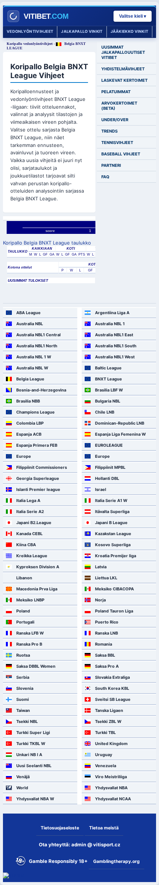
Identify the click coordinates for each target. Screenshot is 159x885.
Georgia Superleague (37, 478)
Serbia (22, 677)
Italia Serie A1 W (111, 500)
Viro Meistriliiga (111, 776)
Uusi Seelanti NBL (33, 765)
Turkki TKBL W (30, 743)
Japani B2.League (33, 522)
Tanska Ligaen (109, 710)
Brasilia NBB (28, 401)
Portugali (25, 622)
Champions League (35, 412)
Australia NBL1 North (36, 345)
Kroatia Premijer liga (115, 555)
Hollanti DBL (107, 478)
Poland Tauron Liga (114, 611)
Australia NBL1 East (114, 334)
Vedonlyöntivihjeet (30, 31)
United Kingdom (111, 743)
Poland (23, 611)
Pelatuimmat (116, 91)
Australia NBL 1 (110, 323)
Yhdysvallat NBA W (35, 798)
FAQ (105, 176)
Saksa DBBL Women (35, 666)
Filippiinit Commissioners (41, 467)
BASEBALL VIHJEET (120, 154)
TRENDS (109, 131)
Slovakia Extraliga (112, 677)
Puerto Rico (106, 622)
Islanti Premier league (38, 489)
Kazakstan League (113, 533)
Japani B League (111, 522)
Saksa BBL (105, 655)
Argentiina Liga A (112, 312)
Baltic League (108, 367)
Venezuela (105, 765)
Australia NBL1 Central (38, 334)
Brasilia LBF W (109, 390)
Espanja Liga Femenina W (120, 434)
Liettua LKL (106, 577)
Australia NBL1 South (115, 345)
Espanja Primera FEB (36, 445)
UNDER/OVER (114, 119)
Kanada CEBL (29, 533)
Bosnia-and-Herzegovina (41, 390)
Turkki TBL (105, 732)
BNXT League (108, 379)
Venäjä (23, 776)
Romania (103, 644)
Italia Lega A (28, 500)
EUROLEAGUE (109, 445)
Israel (100, 489)
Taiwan (23, 710)
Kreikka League (31, 555)
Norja (100, 600)
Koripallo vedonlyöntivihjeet (30, 44)
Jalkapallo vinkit (81, 31)
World (22, 787)
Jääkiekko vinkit (130, 31)
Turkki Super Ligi (33, 732)
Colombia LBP (30, 423)
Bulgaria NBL (107, 401)
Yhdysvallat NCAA (113, 798)
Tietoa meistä (104, 827)
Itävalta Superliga (112, 511)
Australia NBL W (32, 367)
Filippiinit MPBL (110, 467)
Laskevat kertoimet (124, 80)
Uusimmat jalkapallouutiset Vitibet (123, 52)
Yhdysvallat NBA (111, 787)
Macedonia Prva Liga (36, 588)
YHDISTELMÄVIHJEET (123, 68)
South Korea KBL (112, 688)
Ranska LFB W (30, 633)
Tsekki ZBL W (108, 721)
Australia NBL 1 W (33, 356)
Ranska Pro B (29, 644)
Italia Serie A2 (30, 511)
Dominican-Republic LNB (119, 423)
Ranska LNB (106, 633)
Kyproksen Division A (37, 566)
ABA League (28, 312)
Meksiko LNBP (30, 600)
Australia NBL (29, 323)
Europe (23, 456)
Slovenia (24, 688)
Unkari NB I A (29, 754)
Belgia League (30, 379)
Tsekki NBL (27, 721)
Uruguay (103, 754)
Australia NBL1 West (115, 356)
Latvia (100, 566)
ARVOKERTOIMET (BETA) (119, 106)
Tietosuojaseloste (60, 827)
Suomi (22, 699)
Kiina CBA (26, 544)
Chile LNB (104, 412)
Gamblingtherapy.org (116, 861)
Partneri (111, 165)
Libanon (24, 577)
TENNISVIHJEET (117, 142)
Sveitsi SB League (113, 699)
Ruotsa (23, 655)
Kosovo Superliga (113, 544)
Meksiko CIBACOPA (114, 588)
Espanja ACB (28, 434)
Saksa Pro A (107, 666)
